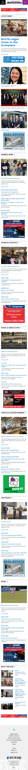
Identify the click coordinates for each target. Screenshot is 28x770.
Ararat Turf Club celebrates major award (12, 108)
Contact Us (14, 752)
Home (14, 748)
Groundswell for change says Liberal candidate (11, 280)
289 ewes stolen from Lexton (9, 351)
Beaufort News (13, 190)
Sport (3, 581)
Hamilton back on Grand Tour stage (11, 619)
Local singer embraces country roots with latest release (12, 459)
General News (7, 154)
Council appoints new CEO (8, 86)
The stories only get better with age (11, 535)
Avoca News (12, 198)
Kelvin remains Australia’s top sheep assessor (13, 375)
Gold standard (5, 130)
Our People (6, 498)
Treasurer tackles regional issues (10, 266)
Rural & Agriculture (10, 328)
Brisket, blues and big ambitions (10, 450)
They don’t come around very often (11, 544)
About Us (14, 750)
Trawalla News (5, 457)
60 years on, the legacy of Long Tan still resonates (12, 203)
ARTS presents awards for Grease (10, 469)
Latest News (6, 16)
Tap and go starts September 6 (10, 192)
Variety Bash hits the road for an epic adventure (11, 213)
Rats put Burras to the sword (9, 638)
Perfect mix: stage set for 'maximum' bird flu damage (13, 365)
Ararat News (4, 190)
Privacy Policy (12, 765)
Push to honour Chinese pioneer (10, 299)
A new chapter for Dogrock (20, 702)
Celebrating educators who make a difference (14, 553)
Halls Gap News (5, 210)
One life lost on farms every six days (11, 384)
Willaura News (14, 457)
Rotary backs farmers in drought (10, 178)
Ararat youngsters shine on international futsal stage (12, 628)
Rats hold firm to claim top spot (10, 605)
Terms (17, 765)
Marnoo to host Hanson (7, 290)
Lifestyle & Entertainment (12, 413)
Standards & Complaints (14, 763)
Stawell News (5, 200)
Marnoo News (5, 288)
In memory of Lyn (6, 521)
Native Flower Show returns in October (12, 436)
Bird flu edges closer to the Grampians (10, 42)
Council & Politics (9, 242)
